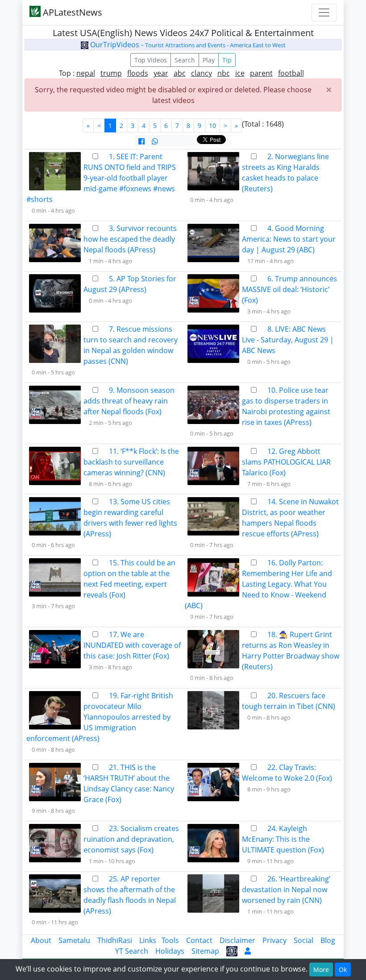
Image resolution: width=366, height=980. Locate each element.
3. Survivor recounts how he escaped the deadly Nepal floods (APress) (130, 239)
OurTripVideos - (187, 44)
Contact (199, 940)
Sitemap (205, 951)
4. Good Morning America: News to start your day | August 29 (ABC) (289, 239)
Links (147, 940)
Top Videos (150, 60)
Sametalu (74, 940)
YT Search (131, 951)
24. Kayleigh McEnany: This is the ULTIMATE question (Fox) (283, 839)
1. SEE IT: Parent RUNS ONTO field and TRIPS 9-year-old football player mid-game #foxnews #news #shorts (101, 178)
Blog (327, 940)
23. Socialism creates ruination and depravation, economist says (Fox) (131, 839)
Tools (170, 940)
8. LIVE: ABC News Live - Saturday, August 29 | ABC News (288, 339)
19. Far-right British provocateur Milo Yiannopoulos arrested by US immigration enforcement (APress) (99, 717)
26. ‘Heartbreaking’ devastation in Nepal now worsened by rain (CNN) (286, 889)
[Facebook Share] (141, 141)
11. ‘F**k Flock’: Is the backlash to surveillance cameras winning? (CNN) (131, 462)
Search (185, 60)
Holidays (169, 951)
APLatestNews (71, 12)
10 (212, 125)
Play (209, 60)
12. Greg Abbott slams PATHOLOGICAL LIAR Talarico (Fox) (286, 462)
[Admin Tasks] (248, 951)
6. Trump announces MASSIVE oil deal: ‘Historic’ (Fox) (289, 289)
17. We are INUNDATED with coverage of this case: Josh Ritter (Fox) (132, 645)
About (41, 940)
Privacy (274, 940)
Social (303, 940)
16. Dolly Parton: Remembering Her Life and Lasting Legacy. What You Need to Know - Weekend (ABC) (258, 584)
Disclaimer (237, 940)
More (321, 969)
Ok (343, 969)
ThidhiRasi (114, 940)
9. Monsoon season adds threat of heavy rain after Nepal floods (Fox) (129, 400)
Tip (227, 60)
